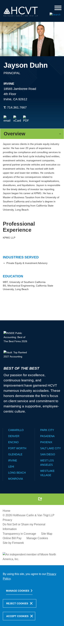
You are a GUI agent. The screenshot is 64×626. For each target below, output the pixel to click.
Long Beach (17, 472)
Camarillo (16, 430)
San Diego (47, 454)
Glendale (15, 454)
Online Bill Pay (12, 538)
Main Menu (23, 3)
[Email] (7, 119)
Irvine (9, 83)
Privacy (7, 519)
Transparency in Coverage (19, 533)
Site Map (46, 533)
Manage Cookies (37, 538)
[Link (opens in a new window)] (27, 119)
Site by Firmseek (13, 542)
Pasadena (47, 436)
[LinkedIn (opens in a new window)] (23, 499)
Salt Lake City (50, 448)
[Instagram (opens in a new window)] (31, 499)
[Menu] (58, 8)
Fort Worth (17, 448)
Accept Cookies (17, 616)
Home (6, 510)
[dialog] (32, 595)
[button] (40, 498)
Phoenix (46, 442)
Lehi (11, 466)
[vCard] (17, 119)
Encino (13, 442)
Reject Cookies (17, 603)
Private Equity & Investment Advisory (26, 263)
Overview (14, 133)
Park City (47, 430)
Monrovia (15, 478)
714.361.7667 (17, 107)
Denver (13, 436)
